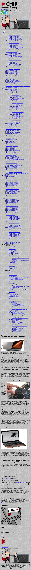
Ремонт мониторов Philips (15, 233)
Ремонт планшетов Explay (12, 187)
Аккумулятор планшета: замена (13, 191)
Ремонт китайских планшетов (12, 189)
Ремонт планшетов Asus (11, 178)
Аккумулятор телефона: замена (13, 83)
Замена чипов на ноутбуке (12, 164)
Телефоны (5, 32)
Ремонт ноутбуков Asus (11, 143)
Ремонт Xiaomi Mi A (13, 45)
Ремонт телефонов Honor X (15, 55)
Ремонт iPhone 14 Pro (16, 120)
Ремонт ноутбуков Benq (11, 154)
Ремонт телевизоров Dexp (12, 204)
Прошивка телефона (10, 84)
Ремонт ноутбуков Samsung (12, 144)
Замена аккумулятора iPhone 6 (18, 315)
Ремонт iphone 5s (15, 91)
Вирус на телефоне (13, 295)
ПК (4, 214)
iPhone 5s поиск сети (16, 320)
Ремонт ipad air (12, 124)
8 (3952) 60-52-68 (4, 9)
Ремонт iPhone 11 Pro (16, 107)
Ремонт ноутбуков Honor (11, 151)
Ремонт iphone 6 (12, 94)
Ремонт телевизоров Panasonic (12, 207)
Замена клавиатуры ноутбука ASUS (19, 254)
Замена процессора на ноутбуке (13, 161)
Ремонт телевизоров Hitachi (12, 208)
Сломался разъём (13, 267)
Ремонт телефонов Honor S (15, 61)
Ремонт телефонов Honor (11, 54)
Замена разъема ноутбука (11, 163)
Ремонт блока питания (14, 223)
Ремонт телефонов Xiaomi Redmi (16, 47)
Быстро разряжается (13, 271)
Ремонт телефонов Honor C (15, 58)
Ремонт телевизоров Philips (12, 203)
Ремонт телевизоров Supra (12, 206)
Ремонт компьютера (10, 221)
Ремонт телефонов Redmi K (15, 53)
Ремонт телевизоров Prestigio (12, 212)
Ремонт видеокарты (13, 224)
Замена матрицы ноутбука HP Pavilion (20, 257)
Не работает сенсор (13, 280)
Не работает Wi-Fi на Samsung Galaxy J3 (20, 323)
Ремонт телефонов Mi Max (15, 49)
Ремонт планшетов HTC (11, 190)
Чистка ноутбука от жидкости (12, 167)
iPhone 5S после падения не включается (20, 306)
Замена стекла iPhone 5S (17, 328)
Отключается (12, 262)
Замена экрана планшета (11, 192)
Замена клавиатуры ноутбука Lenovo (17, 160)
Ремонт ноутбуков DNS (11, 155)
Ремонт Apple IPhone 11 (14, 106)
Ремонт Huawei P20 (13, 67)
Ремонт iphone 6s (15, 95)
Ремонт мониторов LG (14, 234)
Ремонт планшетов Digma (12, 181)
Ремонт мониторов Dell (14, 235)
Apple (4, 88)
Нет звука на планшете (14, 278)
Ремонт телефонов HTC (11, 70)
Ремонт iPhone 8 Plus (16, 100)
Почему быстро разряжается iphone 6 (20, 318)
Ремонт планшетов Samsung (12, 177)
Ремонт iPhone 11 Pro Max (17, 108)
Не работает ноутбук (13, 252)
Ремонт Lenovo (9, 77)
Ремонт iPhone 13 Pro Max (18, 116)
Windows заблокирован (14, 246)
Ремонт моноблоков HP (14, 216)
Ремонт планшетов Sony (11, 185)
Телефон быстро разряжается (15, 312)
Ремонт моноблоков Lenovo (15, 220)
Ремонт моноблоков (10, 215)
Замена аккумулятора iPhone (12, 130)
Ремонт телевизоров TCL (11, 211)
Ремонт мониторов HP (14, 236)
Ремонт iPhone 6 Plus (16, 96)
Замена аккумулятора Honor (15, 64)
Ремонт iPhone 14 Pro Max (18, 121)
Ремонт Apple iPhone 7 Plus (18, 98)
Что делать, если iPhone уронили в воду (15, 135)
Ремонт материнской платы (15, 225)
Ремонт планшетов (10, 176)
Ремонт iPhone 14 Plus (17, 122)
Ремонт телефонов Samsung (12, 34)
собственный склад (21, 482)
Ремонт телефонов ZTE (11, 75)
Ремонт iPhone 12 (13, 109)
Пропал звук (12, 264)
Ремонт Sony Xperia (10, 79)
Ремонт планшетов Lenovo (12, 183)
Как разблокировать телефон (15, 297)
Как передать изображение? (15, 301)
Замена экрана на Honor (14, 65)
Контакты (5, 332)
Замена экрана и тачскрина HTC (19, 327)
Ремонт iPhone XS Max (17, 105)
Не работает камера (13, 310)
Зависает (11, 247)
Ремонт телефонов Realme (12, 72)
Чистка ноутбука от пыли (11, 170)
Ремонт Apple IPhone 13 (14, 114)
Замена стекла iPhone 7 (17, 330)
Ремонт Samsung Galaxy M (15, 38)
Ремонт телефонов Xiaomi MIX (16, 44)
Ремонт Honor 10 (13, 63)
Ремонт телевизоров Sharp (12, 210)
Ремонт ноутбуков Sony (11, 147)
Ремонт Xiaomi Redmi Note (15, 48)
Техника (5, 241)
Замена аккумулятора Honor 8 (18, 314)
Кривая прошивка (13, 275)
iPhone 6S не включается (17, 304)
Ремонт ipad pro (12, 125)
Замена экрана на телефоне (12, 80)
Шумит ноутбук (12, 268)
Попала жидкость (13, 263)
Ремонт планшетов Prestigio (12, 182)
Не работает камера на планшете (16, 279)
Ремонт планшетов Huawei (12, 184)
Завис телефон (12, 298)
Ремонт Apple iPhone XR (17, 103)
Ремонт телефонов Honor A (15, 60)
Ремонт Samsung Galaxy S (14, 35)
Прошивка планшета (10, 195)
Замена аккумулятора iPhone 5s (16, 134)
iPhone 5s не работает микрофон (19, 324)
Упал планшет (12, 292)
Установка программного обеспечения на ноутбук (17, 173)
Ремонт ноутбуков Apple (11, 127)
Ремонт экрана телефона (11, 82)
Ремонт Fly (8, 78)
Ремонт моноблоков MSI (14, 218)
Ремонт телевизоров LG (11, 199)
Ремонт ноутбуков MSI (11, 149)
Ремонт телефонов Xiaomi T (15, 46)
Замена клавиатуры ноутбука (12, 158)
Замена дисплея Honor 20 (17, 322)
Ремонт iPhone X (13, 101)
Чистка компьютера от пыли (15, 226)
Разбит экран (12, 266)
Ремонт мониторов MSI (14, 232)
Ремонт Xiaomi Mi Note (14, 43)
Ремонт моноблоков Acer (14, 217)
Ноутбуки (5, 140)
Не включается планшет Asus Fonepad (20, 277)
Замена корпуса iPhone (17, 331)
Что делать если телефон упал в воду (20, 326)
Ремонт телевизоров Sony (12, 202)
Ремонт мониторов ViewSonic (15, 240)
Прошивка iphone (10, 138)
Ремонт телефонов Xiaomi (12, 40)
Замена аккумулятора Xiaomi (15, 51)
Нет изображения (13, 255)
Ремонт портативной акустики (13, 242)
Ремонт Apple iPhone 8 (14, 99)
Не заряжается (12, 251)
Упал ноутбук (12, 269)
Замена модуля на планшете (12, 194)
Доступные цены (7, 478)
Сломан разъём (12, 288)
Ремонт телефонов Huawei (12, 66)
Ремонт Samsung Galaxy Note (15, 39)
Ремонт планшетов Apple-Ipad (12, 123)
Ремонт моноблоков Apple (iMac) (13, 129)
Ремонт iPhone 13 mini (17, 117)
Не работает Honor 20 (16, 303)
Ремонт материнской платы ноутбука (14, 169)
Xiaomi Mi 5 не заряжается (18, 313)
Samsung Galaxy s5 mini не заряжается (20, 317)
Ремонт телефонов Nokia (11, 71)
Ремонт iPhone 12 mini (17, 113)
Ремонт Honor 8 (12, 62)
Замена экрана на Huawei (14, 69)
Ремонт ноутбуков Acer (11, 141)
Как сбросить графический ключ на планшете (19, 272)
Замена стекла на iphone (11, 131)
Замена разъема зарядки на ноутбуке (14, 165)
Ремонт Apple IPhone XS (17, 104)
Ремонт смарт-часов (10, 243)
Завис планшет (12, 273)
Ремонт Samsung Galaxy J (14, 36)
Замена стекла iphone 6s (17, 329)
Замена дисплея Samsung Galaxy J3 (19, 309)
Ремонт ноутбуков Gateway (12, 156)
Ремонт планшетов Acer (11, 180)
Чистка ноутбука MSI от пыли (15, 172)
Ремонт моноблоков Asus (14, 219)
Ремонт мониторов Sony (14, 229)
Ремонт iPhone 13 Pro (16, 115)
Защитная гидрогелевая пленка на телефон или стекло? (18, 86)
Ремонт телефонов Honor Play (15, 57)
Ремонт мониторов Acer (14, 230)
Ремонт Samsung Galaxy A (14, 37)
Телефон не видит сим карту (15, 319)
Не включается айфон (11, 137)
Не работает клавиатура (14, 253)
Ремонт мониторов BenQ (14, 238)
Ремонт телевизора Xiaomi (12, 201)
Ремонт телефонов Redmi (11, 52)
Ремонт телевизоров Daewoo (12, 209)
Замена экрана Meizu (13, 74)
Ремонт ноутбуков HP (11, 142)
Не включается (12, 249)
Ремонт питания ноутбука (12, 168)
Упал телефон (12, 321)
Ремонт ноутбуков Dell (11, 148)
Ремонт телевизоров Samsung (12, 200)
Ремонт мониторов (10, 227)
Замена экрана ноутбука (11, 166)
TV (4, 198)
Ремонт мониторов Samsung (15, 228)
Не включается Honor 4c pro (18, 305)
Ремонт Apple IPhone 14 (14, 118)
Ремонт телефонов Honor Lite (15, 56)
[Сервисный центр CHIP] (9, 8)
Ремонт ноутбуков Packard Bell (13, 150)
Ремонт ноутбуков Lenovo (12, 146)
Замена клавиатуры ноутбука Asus (16, 159)
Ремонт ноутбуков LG (11, 152)
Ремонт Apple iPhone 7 (14, 97)
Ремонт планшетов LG (11, 186)
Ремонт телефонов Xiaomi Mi (15, 41)
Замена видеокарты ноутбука (12, 157)
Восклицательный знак (14, 296)
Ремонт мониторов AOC (14, 237)
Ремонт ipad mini (13, 126)
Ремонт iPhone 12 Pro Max (18, 112)
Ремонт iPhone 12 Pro (16, 110)
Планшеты (5, 175)
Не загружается (12, 250)
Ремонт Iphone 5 (12, 90)
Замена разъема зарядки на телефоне (14, 81)
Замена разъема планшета (12, 193)
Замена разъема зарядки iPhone (13, 132)
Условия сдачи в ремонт (11, 87)
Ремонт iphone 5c (16, 92)
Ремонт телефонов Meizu (11, 73)
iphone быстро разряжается (12, 133)
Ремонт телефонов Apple (11, 89)
